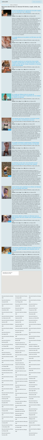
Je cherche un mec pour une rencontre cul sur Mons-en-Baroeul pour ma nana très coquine (25, 163)
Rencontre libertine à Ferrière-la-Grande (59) (8, 422)
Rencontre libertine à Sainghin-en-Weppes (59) (34, 345)
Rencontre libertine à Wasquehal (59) (33, 413)
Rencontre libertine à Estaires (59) (8, 405)
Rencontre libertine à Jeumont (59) (21, 335)
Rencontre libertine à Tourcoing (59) (33, 385)
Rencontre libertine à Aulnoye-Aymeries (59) (8, 321)
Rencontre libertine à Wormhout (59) (33, 434)
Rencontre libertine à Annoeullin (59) (6, 301)
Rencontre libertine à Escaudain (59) (6, 401)
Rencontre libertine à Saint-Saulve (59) (34, 357)
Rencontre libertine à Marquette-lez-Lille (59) (20, 410)
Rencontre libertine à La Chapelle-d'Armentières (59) (21, 343)
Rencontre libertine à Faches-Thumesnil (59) (8, 409)
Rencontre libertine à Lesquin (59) (21, 375)
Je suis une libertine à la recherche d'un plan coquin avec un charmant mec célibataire (26, 11)
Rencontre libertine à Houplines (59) (19, 331)
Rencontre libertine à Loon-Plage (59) (20, 386)
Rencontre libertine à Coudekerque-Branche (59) (7, 369)
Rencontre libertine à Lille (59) (21, 378)
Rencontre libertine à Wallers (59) (34, 405)
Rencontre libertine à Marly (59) (20, 406)
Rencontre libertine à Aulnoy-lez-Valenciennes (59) (8, 317)
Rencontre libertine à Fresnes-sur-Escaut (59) (21, 297)
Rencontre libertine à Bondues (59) (8, 337)
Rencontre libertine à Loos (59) (20, 390)
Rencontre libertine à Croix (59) (7, 373)
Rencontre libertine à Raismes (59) (35, 325)
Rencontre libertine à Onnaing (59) (35, 297)
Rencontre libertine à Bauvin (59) (7, 329)
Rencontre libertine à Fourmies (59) (6, 434)
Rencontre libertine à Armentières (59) (6, 309)
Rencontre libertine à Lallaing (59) (21, 355)
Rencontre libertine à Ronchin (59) (35, 329)
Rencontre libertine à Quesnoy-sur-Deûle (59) (34, 317)
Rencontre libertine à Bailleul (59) (7, 325)
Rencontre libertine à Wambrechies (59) (33, 409)
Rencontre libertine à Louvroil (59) (21, 394)
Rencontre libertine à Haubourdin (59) (19, 317)
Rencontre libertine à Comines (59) (8, 361)
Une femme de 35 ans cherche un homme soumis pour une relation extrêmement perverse (25, 119)
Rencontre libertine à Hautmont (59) (19, 321)
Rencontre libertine (5, 4)
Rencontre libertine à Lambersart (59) (19, 359)
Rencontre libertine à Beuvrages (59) (6, 333)
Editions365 (5, 1)
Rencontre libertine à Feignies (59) (8, 413)
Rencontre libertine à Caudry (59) (7, 357)
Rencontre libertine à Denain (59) (7, 385)
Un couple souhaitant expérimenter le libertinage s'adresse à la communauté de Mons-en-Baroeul (25, 143)
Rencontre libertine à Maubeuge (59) (19, 414)
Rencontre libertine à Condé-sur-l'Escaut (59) (7, 365)
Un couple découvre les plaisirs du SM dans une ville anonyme (26, 37)
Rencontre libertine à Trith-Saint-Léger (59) (34, 389)
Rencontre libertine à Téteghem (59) (33, 381)
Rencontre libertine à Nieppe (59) (21, 430)
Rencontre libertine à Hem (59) (21, 328)
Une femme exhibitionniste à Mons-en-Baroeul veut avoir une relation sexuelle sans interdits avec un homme (26, 249)
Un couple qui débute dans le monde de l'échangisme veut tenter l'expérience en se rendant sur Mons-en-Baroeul (26, 96)
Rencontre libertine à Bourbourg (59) (6, 341)
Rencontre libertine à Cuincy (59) (7, 377)
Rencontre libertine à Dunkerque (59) (6, 397)
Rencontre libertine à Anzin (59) (7, 305)
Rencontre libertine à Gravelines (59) (19, 309)
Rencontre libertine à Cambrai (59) (8, 349)
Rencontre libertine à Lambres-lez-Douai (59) (20, 363)
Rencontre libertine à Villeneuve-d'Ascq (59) (33, 401)
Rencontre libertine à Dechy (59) (7, 381)
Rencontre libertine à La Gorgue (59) (20, 347)
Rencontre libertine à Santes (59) (34, 361)
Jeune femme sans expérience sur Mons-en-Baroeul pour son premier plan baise (26, 187)
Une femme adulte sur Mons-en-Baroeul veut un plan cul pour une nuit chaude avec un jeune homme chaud (26, 217)
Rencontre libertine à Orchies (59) (35, 301)
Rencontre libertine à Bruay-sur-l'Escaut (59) (7, 345)
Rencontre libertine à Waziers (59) (35, 430)
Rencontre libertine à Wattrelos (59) (33, 422)
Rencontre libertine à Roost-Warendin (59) (34, 337)
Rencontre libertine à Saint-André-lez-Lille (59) (34, 353)
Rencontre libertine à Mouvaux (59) (21, 422)
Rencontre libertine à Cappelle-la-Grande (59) (6, 353)
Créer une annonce (37, 1)
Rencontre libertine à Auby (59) (7, 313)
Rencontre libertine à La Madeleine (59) (20, 351)
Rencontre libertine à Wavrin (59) (34, 426)
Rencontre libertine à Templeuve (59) (33, 377)
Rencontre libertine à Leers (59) (20, 371)
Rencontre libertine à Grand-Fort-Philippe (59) (21, 301)
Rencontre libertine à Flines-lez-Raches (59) (7, 430)
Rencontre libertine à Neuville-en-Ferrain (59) (21, 426)
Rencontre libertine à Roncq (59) (34, 333)
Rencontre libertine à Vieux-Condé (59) (34, 397)
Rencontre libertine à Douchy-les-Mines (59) (8, 393)
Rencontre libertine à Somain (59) (35, 373)
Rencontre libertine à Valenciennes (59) (33, 393)
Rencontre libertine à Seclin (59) (34, 365)
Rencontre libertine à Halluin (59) (21, 313)
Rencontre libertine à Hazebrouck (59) (19, 325)
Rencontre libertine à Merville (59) (21, 418)
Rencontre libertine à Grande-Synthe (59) (21, 305)
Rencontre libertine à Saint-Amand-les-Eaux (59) (34, 349)
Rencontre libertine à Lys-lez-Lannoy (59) (21, 398)
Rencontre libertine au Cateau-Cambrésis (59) (20, 367)
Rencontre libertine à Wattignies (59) (33, 417)
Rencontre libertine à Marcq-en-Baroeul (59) (21, 402)
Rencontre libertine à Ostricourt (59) (33, 305)
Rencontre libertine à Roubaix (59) (35, 341)
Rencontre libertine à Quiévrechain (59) (33, 321)
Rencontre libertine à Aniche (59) (7, 297)
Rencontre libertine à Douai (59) (7, 389)
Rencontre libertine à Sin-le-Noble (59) (34, 369)
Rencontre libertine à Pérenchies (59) (33, 313)
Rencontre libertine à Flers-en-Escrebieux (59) (7, 426)
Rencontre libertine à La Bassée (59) (20, 339)
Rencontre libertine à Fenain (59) (7, 417)
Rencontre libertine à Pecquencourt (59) (33, 309)
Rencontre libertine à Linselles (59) (21, 382)
